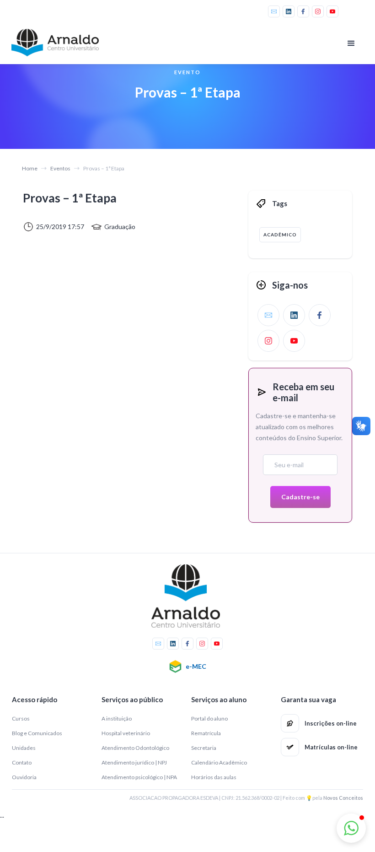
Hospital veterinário (126, 733)
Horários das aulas (213, 777)
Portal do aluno (209, 718)
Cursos (21, 718)
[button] (351, 43)
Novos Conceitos (343, 798)
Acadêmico (280, 234)
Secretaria (203, 747)
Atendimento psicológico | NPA (139, 777)
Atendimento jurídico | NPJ (134, 762)
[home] (57, 42)
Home (30, 168)
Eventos (60, 168)
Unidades (24, 747)
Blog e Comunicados (37, 733)
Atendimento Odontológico (135, 747)
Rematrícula (206, 733)
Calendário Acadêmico (219, 762)
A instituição (117, 718)
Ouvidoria (24, 777)
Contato (22, 762)
